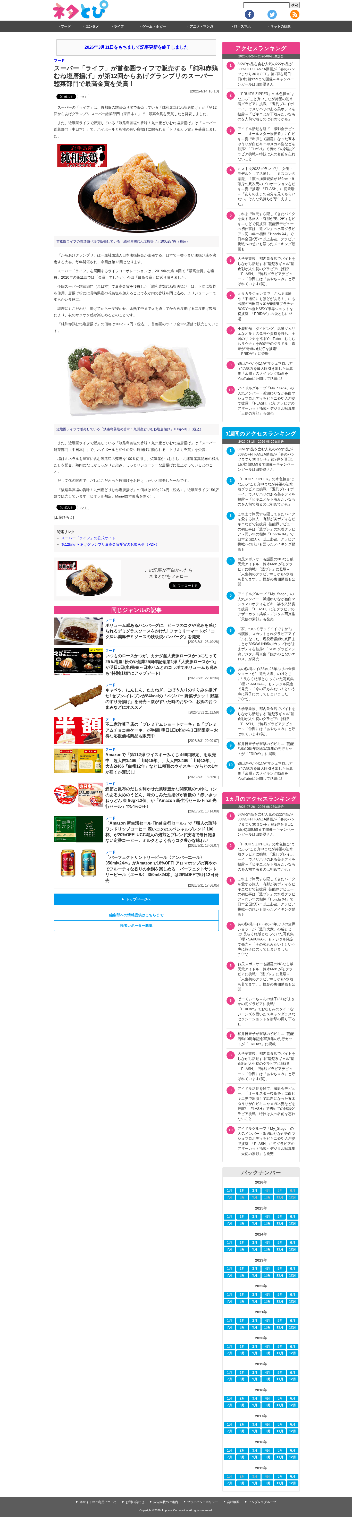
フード (66, 26)
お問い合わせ (135, 1502)
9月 (254, 1223)
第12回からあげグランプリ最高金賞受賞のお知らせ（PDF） (110, 544)
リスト (83, 97)
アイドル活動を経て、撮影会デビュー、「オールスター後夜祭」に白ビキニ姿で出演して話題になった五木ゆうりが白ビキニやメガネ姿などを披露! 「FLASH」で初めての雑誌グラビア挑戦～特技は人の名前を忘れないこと (266, 144)
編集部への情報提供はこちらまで (136, 915)
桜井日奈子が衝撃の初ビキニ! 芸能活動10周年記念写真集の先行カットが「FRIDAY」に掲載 (266, 749)
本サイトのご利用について (98, 1502)
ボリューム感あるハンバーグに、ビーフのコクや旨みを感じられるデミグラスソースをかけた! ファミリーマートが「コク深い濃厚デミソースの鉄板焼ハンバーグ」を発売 (161, 631)
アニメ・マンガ (201, 26)
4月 (267, 1217)
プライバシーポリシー (202, 1502)
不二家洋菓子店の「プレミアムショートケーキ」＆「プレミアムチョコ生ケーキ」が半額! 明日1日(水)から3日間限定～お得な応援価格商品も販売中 (161, 730)
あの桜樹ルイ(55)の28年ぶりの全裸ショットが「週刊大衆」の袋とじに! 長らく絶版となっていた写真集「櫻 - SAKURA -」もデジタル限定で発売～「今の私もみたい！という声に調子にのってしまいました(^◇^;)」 (266, 684)
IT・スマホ (242, 26)
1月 (229, 1191)
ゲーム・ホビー (154, 26)
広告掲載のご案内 (165, 1502)
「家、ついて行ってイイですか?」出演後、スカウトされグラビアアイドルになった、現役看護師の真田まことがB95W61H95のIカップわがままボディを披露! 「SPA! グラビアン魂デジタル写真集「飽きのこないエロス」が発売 (266, 644)
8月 (242, 1223)
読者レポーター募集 (136, 925)
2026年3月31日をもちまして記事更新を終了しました (136, 47)
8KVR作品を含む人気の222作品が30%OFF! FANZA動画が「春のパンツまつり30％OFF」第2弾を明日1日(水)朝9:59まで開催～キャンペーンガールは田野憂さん (266, 74)
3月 (254, 1191)
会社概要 (233, 1502)
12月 (292, 1223)
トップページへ (136, 899)
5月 (280, 1217)
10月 (267, 1223)
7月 (229, 1223)
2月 (242, 1191)
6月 (292, 1217)
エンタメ (92, 26)
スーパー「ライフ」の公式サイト (88, 538)
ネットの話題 (281, 26)
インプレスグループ (262, 1502)
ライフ (119, 26)
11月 (279, 1223)
